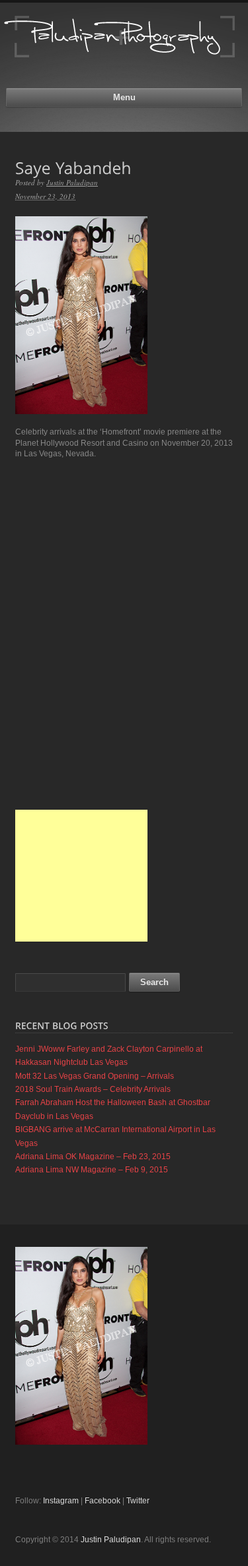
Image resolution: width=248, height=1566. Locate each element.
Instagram (61, 1500)
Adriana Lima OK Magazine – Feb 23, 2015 (93, 1156)
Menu (124, 97)
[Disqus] (124, 634)
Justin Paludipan (72, 182)
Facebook (102, 1500)
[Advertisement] (81, 876)
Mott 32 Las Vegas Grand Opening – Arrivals (94, 1076)
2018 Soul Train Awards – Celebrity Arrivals (93, 1089)
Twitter (137, 1500)
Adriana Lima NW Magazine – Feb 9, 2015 (91, 1169)
